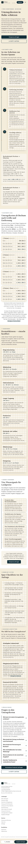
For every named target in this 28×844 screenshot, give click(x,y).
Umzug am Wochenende (6, 804)
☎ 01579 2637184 (14, 41)
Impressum (3, 829)
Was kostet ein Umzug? (6, 809)
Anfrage (3, 823)
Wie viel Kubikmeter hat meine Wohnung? (15, 750)
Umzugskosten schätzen (6, 812)
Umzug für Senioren (15, 675)
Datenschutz (4, 831)
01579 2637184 (6, 789)
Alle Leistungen (4, 798)
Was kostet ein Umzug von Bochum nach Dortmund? (15, 740)
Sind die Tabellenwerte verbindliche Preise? (15, 761)
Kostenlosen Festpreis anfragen (14, 767)
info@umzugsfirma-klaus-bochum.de (13, 791)
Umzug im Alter (4, 800)
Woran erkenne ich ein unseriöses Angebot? (15, 756)
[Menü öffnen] (25, 2)
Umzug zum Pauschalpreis (7, 805)
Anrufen (8, 841)
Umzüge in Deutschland (13, 321)
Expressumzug (4, 807)
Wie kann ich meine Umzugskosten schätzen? (15, 718)
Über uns (3, 822)
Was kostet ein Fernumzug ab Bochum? (15, 745)
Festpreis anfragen (14, 37)
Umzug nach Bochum (6, 820)
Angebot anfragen (5, 814)
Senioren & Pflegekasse (6, 802)
